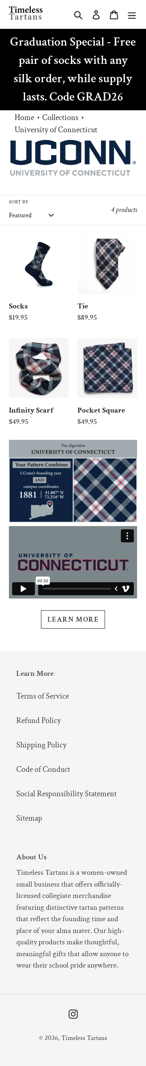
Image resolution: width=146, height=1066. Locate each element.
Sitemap (29, 818)
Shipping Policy (41, 745)
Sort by (18, 202)
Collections (60, 117)
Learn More (73, 619)
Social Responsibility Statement (66, 794)
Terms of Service (42, 696)
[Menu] (132, 14)
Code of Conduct (43, 769)
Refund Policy (38, 720)
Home (24, 117)
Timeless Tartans (84, 1037)
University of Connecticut (56, 130)
